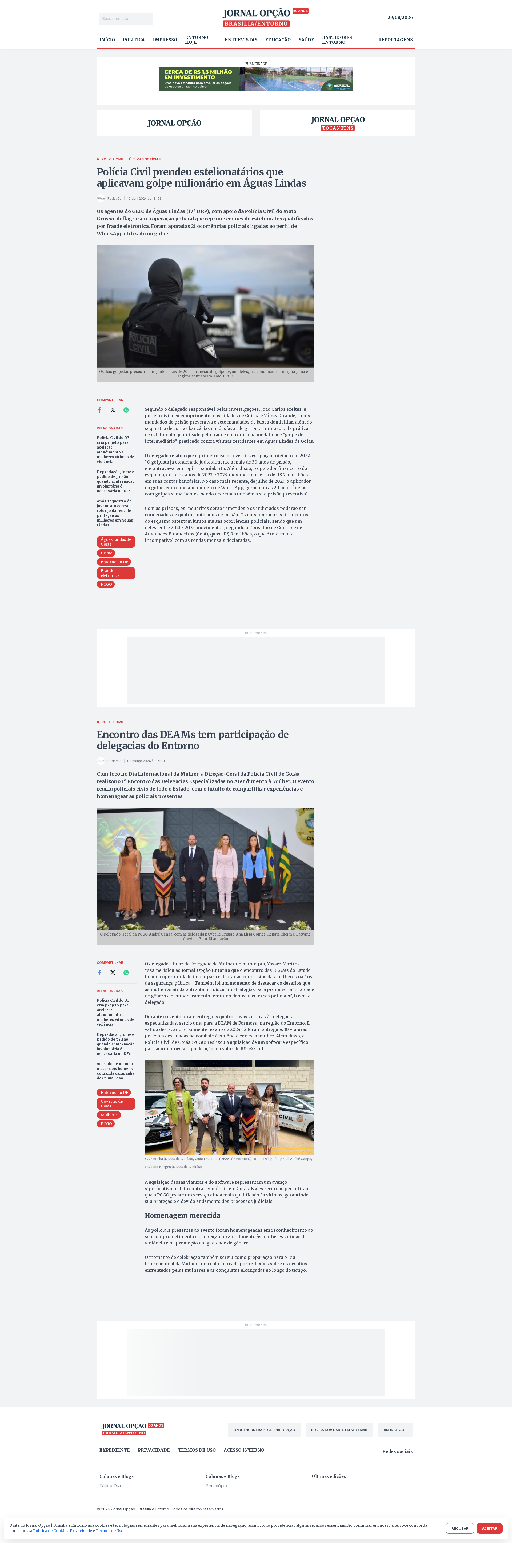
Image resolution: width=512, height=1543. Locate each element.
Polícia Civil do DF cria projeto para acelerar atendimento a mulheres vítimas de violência (115, 450)
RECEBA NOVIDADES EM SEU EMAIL (339, 1430)
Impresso (165, 39)
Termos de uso (197, 1450)
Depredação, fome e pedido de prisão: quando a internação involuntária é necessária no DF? (116, 481)
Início (107, 39)
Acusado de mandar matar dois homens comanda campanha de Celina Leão (115, 1071)
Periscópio (216, 1485)
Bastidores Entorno (337, 40)
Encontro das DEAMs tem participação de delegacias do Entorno (193, 740)
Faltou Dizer (111, 1485)
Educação (278, 39)
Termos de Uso (109, 1530)
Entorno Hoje (196, 40)
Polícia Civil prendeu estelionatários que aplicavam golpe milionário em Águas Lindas (201, 177)
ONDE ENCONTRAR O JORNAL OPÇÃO (264, 1430)
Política (134, 39)
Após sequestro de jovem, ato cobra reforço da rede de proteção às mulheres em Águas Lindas (115, 513)
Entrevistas (241, 39)
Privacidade (154, 1450)
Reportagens (395, 39)
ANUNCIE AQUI (395, 1430)
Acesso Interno (244, 1450)
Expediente (114, 1450)
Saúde (306, 39)
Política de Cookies (50, 1530)
